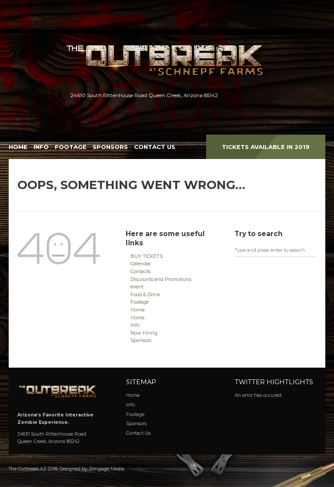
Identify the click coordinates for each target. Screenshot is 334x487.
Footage (71, 146)
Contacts (140, 271)
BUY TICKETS (146, 256)
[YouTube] (264, 96)
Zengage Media (106, 469)
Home (18, 146)
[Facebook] (236, 96)
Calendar (140, 263)
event (137, 287)
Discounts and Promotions (160, 279)
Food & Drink (145, 294)
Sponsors (110, 146)
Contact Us (154, 146)
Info (41, 146)
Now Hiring (143, 333)
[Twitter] (250, 96)
